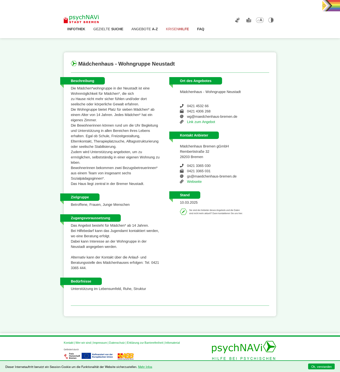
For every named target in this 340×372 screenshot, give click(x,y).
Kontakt (68, 342)
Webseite (194, 182)
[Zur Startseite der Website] (81, 19)
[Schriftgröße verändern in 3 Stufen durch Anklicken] (259, 20)
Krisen (177, 29)
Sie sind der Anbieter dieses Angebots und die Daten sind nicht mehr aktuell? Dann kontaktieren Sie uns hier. (216, 212)
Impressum (100, 342)
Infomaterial (172, 342)
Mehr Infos (145, 366)
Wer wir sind (83, 342)
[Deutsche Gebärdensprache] (237, 20)
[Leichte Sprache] (248, 20)
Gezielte (108, 29)
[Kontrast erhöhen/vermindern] (271, 20)
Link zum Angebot (201, 122)
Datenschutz (117, 342)
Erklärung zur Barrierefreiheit (145, 342)
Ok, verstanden (321, 366)
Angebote (144, 29)
